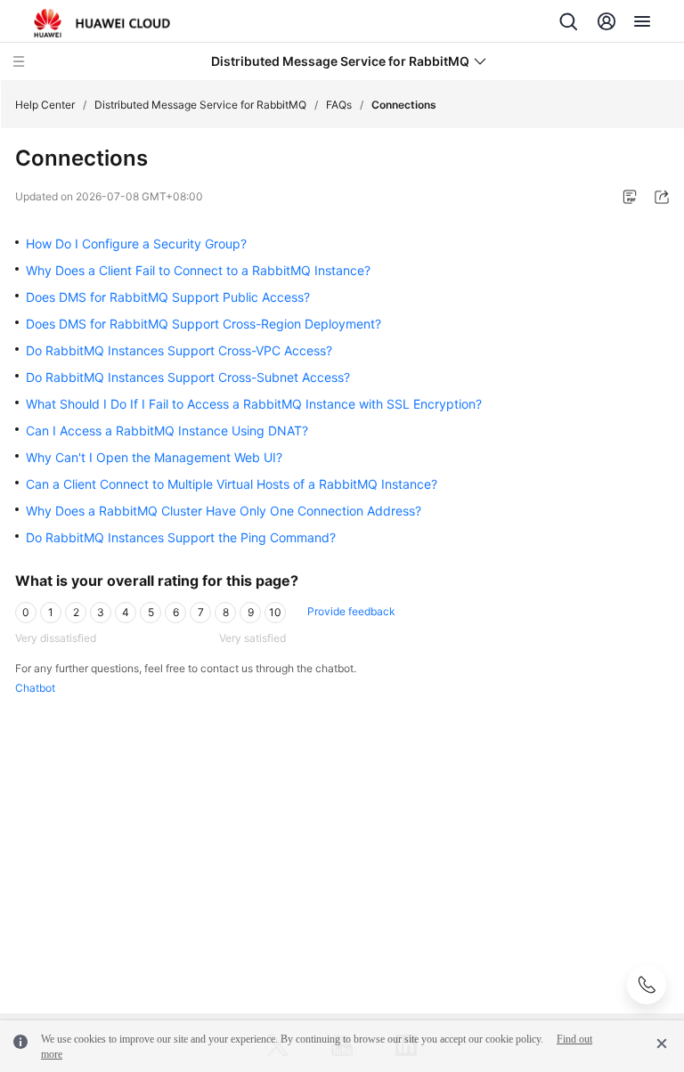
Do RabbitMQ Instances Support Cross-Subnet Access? (188, 377)
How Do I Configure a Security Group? (136, 243)
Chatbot (35, 687)
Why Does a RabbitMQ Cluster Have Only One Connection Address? (223, 510)
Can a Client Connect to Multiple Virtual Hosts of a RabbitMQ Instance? (231, 483)
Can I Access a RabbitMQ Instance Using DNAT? (167, 430)
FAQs (339, 104)
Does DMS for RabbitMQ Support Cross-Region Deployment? (203, 323)
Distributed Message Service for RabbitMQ (200, 104)
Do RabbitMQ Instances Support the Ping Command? (181, 537)
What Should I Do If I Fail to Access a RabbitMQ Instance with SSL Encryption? (254, 403)
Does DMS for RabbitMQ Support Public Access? (168, 297)
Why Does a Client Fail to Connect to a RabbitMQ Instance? (198, 270)
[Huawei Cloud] (102, 23)
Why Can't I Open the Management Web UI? (154, 457)
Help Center (45, 104)
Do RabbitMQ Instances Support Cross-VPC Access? (179, 350)
